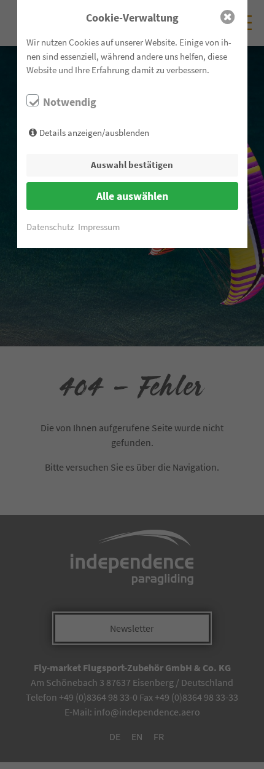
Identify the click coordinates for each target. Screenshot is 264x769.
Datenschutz (50, 227)
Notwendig (69, 102)
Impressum (99, 227)
